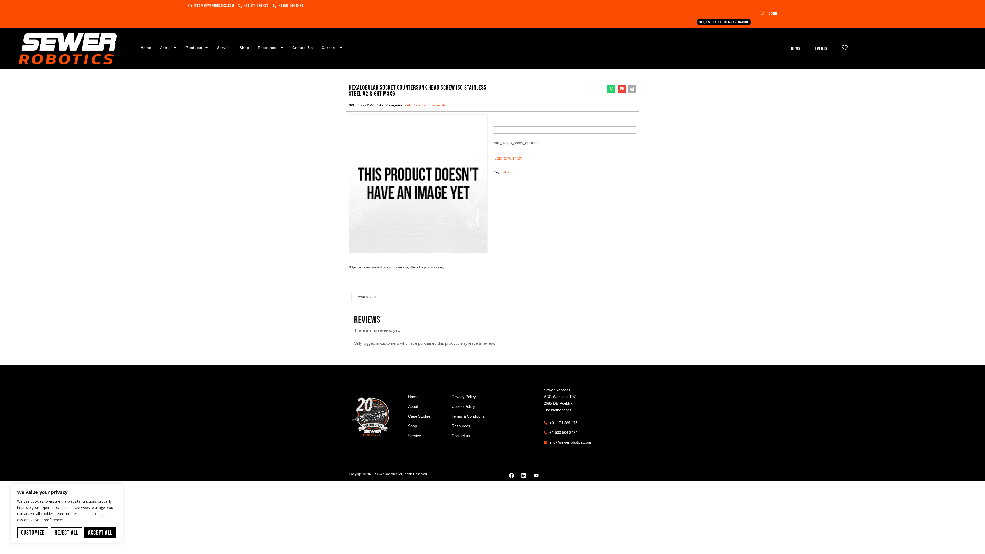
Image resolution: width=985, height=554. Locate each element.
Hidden (506, 172)
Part (407, 105)
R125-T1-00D (421, 105)
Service (224, 48)
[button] (611, 89)
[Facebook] (511, 475)
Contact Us (302, 48)
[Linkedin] (523, 475)
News (795, 48)
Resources (268, 48)
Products (194, 48)
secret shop (440, 105)
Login (773, 13)
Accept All (100, 532)
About (165, 48)
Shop (244, 48)
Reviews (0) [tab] (366, 296)
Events (821, 48)
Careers (329, 48)
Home (146, 48)
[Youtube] (536, 475)
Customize (33, 532)
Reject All (66, 532)
